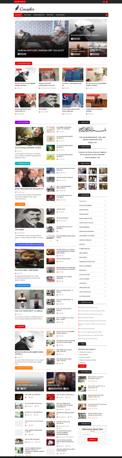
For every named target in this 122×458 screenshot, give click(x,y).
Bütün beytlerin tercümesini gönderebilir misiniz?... (95, 377)
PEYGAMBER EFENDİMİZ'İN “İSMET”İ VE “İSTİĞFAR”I (63, 128)
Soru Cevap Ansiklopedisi (23, 382)
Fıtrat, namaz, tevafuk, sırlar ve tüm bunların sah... (96, 386)
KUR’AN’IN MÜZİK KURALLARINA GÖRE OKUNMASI (65, 450)
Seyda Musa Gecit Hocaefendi (48, 88)
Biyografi (19, 69)
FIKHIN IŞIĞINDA (84, 227)
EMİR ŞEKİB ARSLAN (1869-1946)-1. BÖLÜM (64, 359)
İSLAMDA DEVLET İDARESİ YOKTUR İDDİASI (95, 49)
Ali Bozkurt (30, 406)
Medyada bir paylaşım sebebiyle (87, 360)
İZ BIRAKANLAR (84, 249)
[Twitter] (107, 2)
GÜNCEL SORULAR (85, 240)
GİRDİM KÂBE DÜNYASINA (32, 439)
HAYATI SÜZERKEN (85, 266)
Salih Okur (66, 88)
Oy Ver (82, 366)
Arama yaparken (83, 354)
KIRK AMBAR (83, 253)
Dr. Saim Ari (61, 131)
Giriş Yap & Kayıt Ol (20, 1)
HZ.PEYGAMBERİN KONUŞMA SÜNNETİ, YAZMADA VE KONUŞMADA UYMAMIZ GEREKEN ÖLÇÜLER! (34, 450)
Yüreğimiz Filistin (21, 95)
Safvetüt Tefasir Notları (70, 69)
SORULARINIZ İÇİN (39, 15)
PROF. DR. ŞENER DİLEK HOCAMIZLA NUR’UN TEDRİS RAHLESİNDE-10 (64, 405)
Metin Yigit (90, 114)
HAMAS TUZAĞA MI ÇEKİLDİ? (64, 177)
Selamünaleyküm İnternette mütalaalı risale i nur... (95, 396)
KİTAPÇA (82, 244)
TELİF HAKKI (27, 15)
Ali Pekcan (61, 212)
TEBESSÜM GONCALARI (87, 262)
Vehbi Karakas (20, 456)
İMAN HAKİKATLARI (85, 218)
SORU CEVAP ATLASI (86, 223)
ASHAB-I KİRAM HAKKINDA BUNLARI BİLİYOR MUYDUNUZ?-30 (65, 441)
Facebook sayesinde (84, 357)
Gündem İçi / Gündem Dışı (93, 95)
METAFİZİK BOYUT (85, 292)
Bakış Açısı (51, 382)
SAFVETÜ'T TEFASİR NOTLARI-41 (34, 50)
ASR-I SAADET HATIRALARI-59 (65, 395)
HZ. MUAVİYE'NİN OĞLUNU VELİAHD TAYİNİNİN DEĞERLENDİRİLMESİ (63, 432)
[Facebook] (104, 2)
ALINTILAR (82, 283)
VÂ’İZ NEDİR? (43, 109)
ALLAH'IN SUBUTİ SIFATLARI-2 (33, 403)
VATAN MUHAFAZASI (62, 218)
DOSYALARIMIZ (84, 279)
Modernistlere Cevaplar (46, 69)
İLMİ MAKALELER (84, 296)
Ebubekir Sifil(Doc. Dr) (56, 388)
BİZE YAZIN (50, 15)
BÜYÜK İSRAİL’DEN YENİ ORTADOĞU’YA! (29, 189)
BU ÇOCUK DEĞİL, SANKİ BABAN (26, 270)
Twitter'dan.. (82, 362)
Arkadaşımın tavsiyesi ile (85, 352)
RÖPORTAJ (82, 270)
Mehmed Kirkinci (63, 220)
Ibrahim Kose (30, 442)
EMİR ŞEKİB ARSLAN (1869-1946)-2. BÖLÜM (64, 350)
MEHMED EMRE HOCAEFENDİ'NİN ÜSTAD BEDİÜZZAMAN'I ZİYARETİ (65, 268)
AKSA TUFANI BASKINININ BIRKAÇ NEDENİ (63, 187)
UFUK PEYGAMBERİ (85, 205)
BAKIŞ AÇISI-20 (53, 385)
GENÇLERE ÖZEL (84, 288)
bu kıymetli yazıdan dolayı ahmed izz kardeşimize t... (97, 405)
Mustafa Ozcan (20, 114)
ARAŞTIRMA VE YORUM (86, 236)
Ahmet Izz (19, 88)
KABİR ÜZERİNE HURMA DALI (27, 385)
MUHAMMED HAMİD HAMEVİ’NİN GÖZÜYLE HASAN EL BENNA (65, 341)
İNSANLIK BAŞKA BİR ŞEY (63, 259)
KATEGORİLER (60, 15)
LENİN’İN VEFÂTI (60, 209)
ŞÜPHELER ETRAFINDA (86, 231)
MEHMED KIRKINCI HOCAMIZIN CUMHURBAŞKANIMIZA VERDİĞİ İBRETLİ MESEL (65, 251)
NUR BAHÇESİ (83, 214)
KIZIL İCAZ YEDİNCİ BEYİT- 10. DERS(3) (29, 311)
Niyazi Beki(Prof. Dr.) (64, 426)
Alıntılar (42, 95)
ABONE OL (93, 439)
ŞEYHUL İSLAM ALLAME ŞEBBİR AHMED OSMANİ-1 (65, 332)
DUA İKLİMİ (82, 257)
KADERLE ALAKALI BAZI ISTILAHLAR (63, 422)
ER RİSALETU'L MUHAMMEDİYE (33, 412)
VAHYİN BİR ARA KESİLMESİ (33, 394)
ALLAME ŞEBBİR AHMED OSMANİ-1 (85, 35)
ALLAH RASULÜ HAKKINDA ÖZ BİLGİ (28, 148)
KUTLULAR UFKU (84, 275)
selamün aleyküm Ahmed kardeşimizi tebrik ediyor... (95, 414)
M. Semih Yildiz (44, 112)
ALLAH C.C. (83, 201)
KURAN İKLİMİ (83, 210)
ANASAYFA (18, 15)
